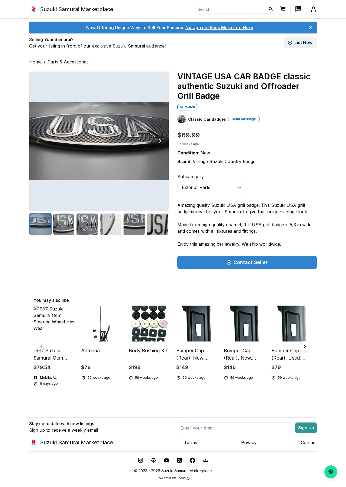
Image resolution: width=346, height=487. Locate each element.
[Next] (160, 141)
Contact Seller (251, 262)
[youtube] (166, 460)
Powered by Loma (171, 478)
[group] (173, 346)
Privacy (249, 442)
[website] (153, 460)
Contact (309, 442)
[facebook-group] (205, 460)
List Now (303, 42)
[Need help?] (330, 471)
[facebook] (192, 460)
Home (35, 62)
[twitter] (179, 460)
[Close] (310, 27)
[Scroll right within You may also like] (305, 346)
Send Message (244, 119)
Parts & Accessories (68, 62)
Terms (190, 442)
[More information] (188, 478)
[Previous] (37, 141)
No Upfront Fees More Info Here (219, 27)
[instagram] (140, 460)
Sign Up (306, 427)
